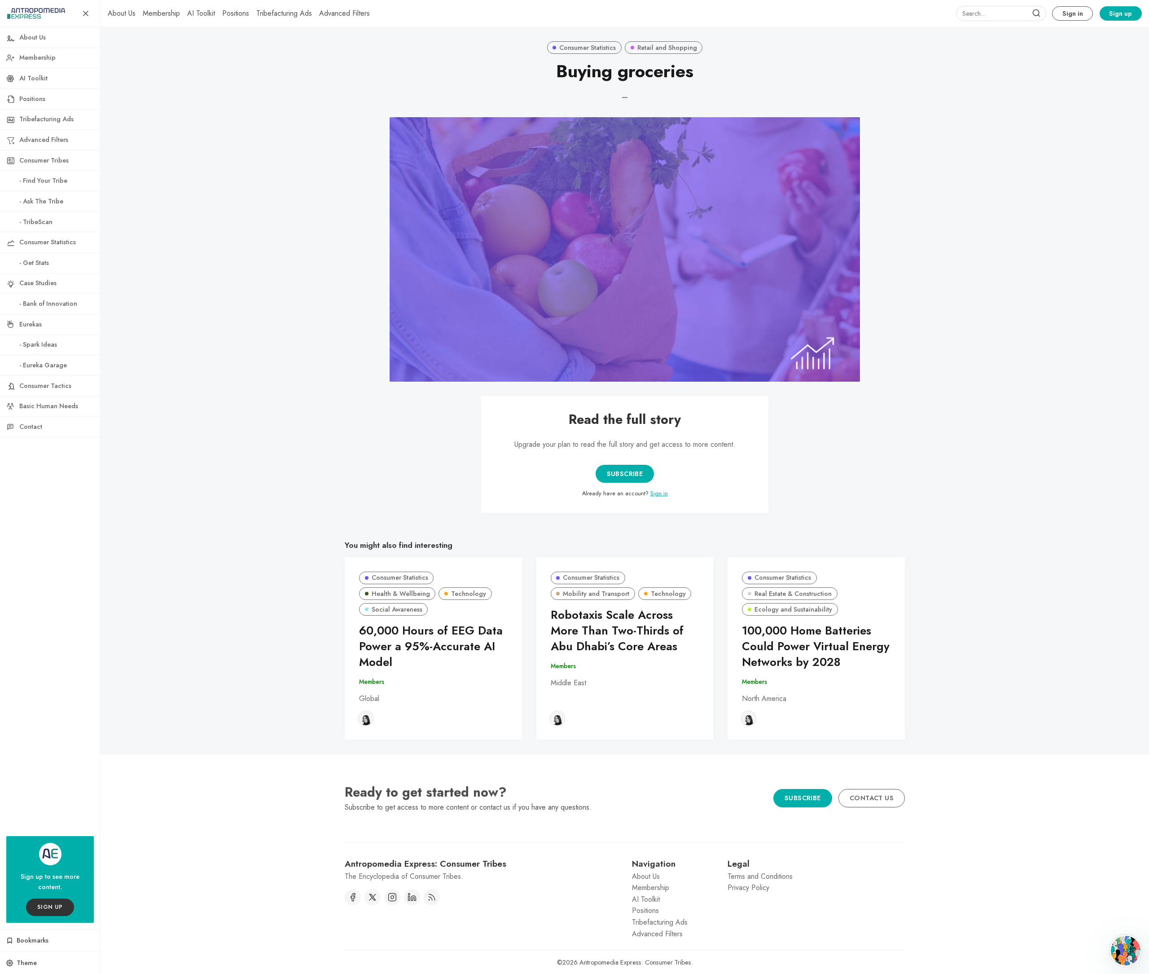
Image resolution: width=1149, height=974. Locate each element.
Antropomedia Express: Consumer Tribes (635, 962)
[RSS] (432, 897)
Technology (468, 593)
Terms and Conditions (760, 876)
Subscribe (625, 473)
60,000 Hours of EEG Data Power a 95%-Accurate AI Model (431, 646)
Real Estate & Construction (793, 593)
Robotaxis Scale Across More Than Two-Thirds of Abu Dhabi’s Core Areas (617, 631)
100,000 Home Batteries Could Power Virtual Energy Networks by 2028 (816, 646)
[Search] (1036, 13)
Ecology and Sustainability (793, 609)
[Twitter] (372, 897)
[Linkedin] (412, 897)
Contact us (872, 797)
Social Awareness (397, 609)
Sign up (1120, 13)
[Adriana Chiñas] (366, 718)
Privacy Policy (748, 887)
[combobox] (1001, 13)
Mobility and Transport (596, 593)
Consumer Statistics (587, 47)
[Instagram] (392, 897)
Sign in (1072, 13)
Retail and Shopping (667, 47)
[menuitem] (122, 13)
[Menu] (86, 13)
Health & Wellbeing (401, 593)
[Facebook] (353, 897)
